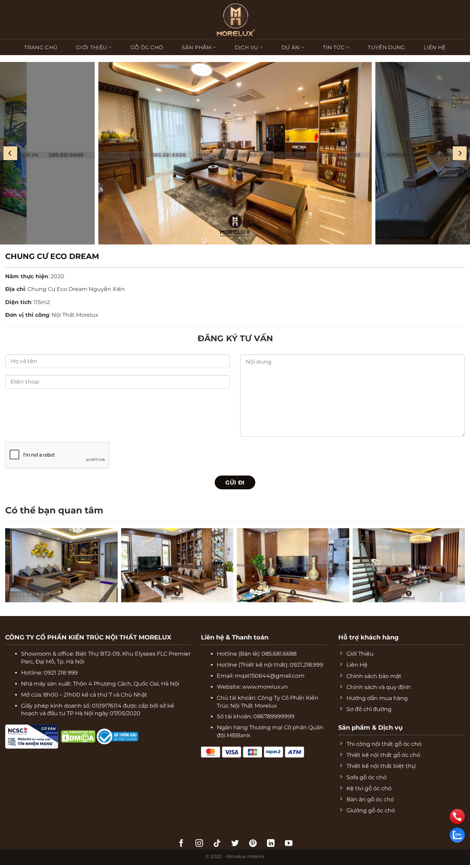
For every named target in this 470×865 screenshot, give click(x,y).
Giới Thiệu (91, 47)
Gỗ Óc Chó (146, 47)
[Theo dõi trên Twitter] (235, 844)
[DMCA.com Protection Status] (59, 736)
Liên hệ (435, 47)
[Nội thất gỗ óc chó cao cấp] (235, 153)
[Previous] (10, 153)
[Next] (460, 153)
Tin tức (334, 47)
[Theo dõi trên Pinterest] (253, 844)
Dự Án (290, 47)
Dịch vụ (246, 47)
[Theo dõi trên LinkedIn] (271, 844)
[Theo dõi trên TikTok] (217, 844)
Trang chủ (40, 47)
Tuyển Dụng (386, 47)
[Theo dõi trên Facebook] (181, 844)
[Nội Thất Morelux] (235, 20)
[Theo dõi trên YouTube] (288, 844)
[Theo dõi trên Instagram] (199, 844)
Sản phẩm (196, 47)
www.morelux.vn (265, 687)
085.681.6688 (279, 653)
